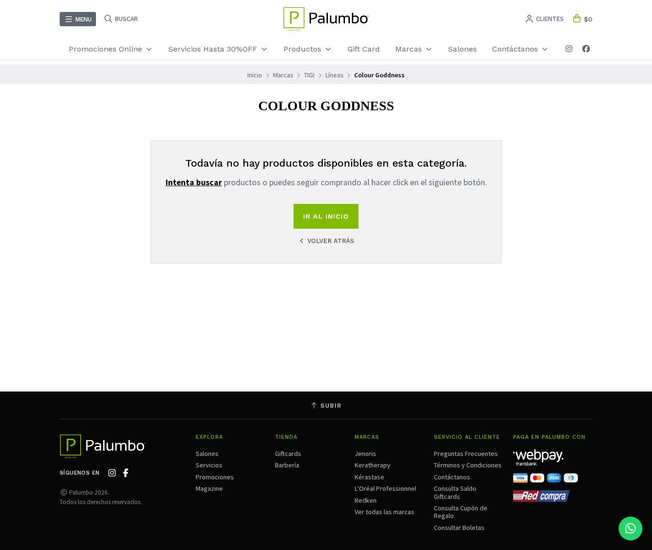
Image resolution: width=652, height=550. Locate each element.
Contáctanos (452, 477)
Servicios (209, 465)
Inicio (254, 75)
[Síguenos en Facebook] (586, 49)
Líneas (335, 75)
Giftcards (288, 453)
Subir (330, 405)
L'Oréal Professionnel (385, 488)
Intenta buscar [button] (194, 182)
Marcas (409, 48)
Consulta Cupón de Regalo (460, 512)
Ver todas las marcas (384, 512)
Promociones (215, 477)
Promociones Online (107, 48)
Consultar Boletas (459, 527)
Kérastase (369, 477)
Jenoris (365, 453)
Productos (304, 48)
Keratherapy (372, 465)
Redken (366, 500)
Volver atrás (329, 240)
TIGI (309, 75)
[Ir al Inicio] (326, 19)
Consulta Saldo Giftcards (455, 492)
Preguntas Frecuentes (466, 453)
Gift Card (363, 48)
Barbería (287, 465)
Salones (462, 48)
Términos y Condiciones (468, 465)
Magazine (209, 488)
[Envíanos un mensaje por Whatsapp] (630, 528)
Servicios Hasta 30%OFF (214, 48)
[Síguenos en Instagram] (569, 49)
